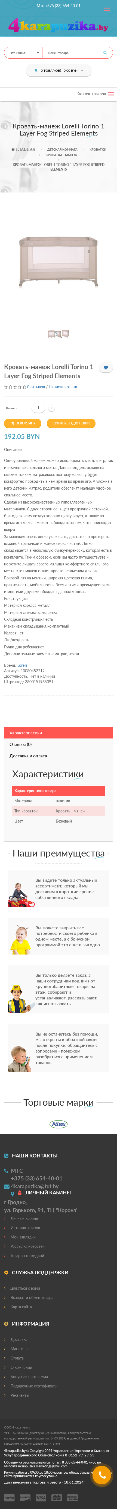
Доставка (18, 1339)
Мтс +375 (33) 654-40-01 (59, 5)
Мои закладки (23, 1237)
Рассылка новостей (27, 1246)
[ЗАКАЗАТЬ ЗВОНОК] (102, 1477)
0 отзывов (36, 386)
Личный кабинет (25, 1218)
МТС (17, 1170)
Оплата (17, 1358)
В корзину (26, 423)
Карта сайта (21, 1306)
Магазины (19, 1348)
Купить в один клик (71, 423)
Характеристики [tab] (26, 732)
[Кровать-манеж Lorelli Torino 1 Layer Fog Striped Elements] (58, 263)
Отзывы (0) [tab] (21, 744)
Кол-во (11, 408)
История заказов (25, 1227)
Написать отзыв (63, 386)
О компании (21, 1367)
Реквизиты (19, 1395)
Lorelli (22, 665)
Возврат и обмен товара (31, 1297)
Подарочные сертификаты (33, 1386)
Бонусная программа (29, 1376)
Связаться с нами (25, 1288)
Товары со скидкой (27, 1255)
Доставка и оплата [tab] (28, 755)
